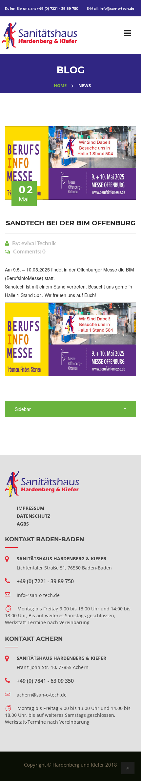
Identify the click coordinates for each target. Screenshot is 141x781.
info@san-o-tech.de (117, 9)
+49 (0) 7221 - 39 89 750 (57, 9)
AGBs (23, 524)
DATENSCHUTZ (33, 516)
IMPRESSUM (30, 508)
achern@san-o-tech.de (42, 695)
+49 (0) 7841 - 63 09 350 (45, 680)
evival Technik (38, 243)
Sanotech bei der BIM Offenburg (70, 223)
